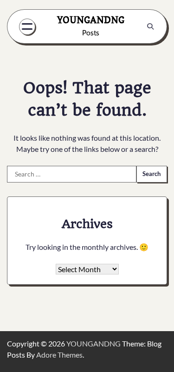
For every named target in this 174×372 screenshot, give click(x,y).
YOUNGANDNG (90, 20)
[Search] (150, 26)
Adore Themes (59, 354)
